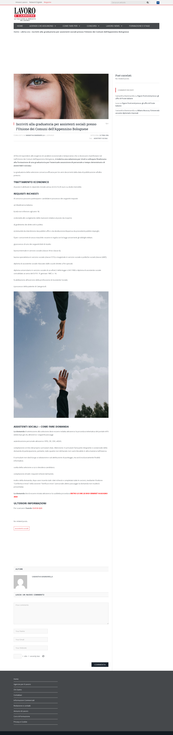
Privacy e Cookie (20, 722)
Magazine (47, 2)
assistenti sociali (101, 138)
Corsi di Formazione (22, 716)
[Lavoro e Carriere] (25, 11)
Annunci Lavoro (21, 2)
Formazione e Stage (139, 26)
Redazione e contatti (22, 705)
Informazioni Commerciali (24, 700)
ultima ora (25, 32)
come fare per (70, 26)
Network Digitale (35, 2)
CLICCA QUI (37, 508)
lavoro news (113, 26)
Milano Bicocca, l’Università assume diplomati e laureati (137, 111)
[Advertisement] (86, 53)
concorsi (92, 26)
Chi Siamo (18, 689)
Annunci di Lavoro (21, 711)
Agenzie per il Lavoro (22, 684)
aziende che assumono (41, 26)
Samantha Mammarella (35, 135)
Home (20, 26)
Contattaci (18, 695)
